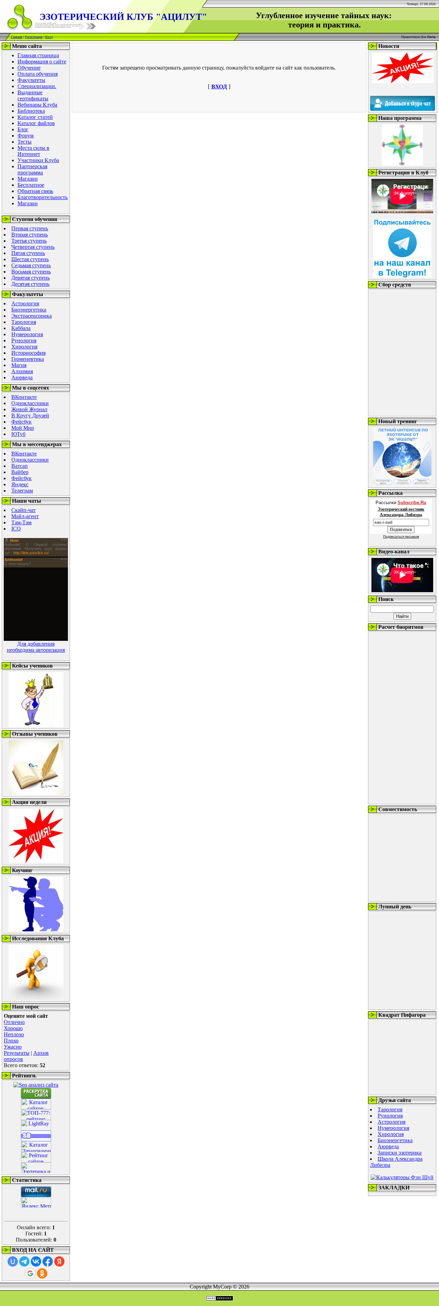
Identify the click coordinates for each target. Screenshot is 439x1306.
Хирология (24, 347)
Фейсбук (21, 422)
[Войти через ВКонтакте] (36, 1261)
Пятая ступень (28, 253)
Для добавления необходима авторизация (36, 647)
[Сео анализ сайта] (35, 1085)
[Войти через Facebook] (48, 1261)
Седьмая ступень (31, 265)
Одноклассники (30, 403)
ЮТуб (18, 434)
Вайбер (19, 472)
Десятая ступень (30, 284)
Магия (18, 365)
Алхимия (22, 371)
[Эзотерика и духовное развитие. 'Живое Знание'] (36, 1171)
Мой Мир (22, 428)
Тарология (23, 322)
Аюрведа (22, 377)
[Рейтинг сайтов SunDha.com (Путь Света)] (36, 1139)
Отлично (14, 1022)
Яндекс (19, 484)
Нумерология (27, 334)
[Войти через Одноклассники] (42, 1273)
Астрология (25, 303)
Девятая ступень (30, 278)
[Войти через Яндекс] (59, 1261)
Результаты (16, 1053)
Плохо (11, 1040)
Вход (49, 37)
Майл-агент (25, 516)
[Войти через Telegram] (24, 1261)
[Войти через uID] (13, 1261)
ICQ (16, 529)
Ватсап (19, 466)
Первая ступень (29, 228)
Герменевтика (27, 359)
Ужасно (13, 1047)
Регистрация (34, 37)
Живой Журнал (29, 409)
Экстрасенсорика (31, 316)
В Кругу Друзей (30, 415)
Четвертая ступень (33, 247)
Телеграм (22, 490)
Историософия (28, 353)
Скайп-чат (23, 510)
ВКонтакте (24, 397)
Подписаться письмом (401, 536)
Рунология (23, 340)
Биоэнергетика (28, 310)
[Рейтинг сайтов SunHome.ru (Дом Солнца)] (36, 1160)
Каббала (21, 328)
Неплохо (14, 1034)
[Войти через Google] (30, 1273)
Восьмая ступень (31, 271)
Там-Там (21, 522)
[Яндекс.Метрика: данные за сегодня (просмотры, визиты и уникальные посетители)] (36, 1202)
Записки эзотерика (400, 1153)
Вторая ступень (29, 234)
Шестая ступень (30, 259)
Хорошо (13, 1028)
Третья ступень (29, 241)
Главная (16, 37)
